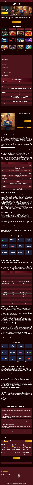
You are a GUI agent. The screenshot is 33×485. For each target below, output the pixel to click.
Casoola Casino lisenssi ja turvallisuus (6, 72)
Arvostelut (3, 77)
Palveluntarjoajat (4, 64)
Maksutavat (3, 70)
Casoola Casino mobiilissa (5, 67)
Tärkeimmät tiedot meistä (5, 59)
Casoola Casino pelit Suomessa (6, 62)
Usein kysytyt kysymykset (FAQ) (6, 75)
